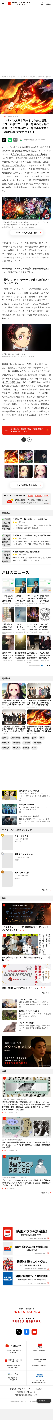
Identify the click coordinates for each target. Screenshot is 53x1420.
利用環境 (20, 1392)
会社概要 (13, 1389)
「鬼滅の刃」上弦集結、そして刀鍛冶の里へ (31, 535)
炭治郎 (34, 738)
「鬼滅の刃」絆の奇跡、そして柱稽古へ (29, 519)
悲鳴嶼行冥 (5, 748)
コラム (34, 748)
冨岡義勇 (26, 748)
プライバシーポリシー (26, 1389)
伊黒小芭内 (37, 742)
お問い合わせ (30, 1392)
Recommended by (35, 665)
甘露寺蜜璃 (16, 742)
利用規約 (39, 1389)
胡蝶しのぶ (16, 748)
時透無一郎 (5, 742)
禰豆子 (42, 738)
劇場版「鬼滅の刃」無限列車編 (25, 551)
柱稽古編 (26, 738)
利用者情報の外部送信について (26, 1395)
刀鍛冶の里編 (15, 738)
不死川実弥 (26, 742)
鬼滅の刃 (5, 738)
